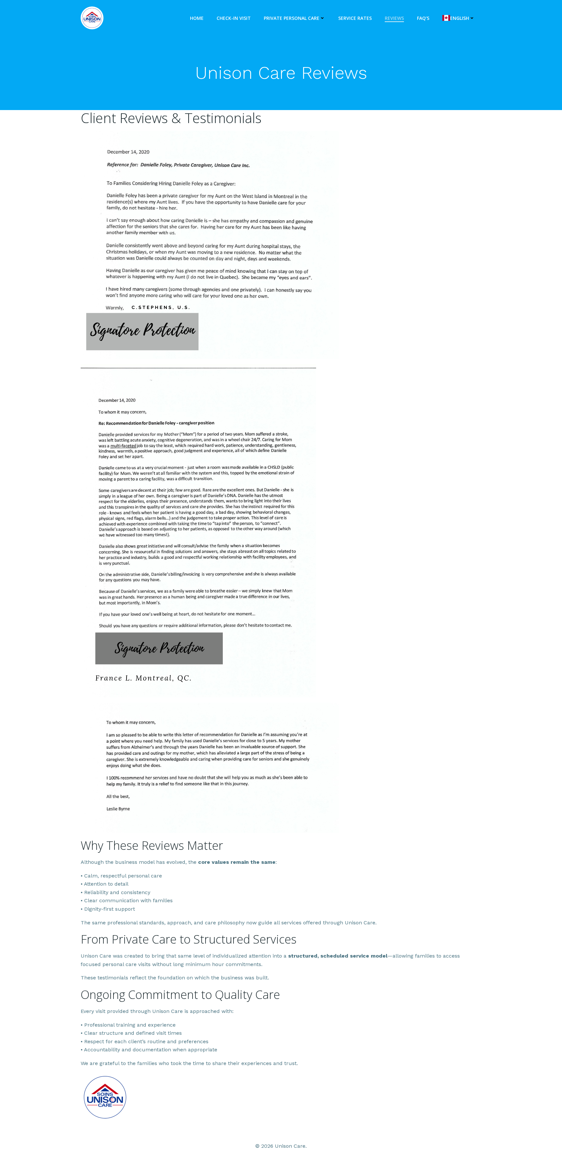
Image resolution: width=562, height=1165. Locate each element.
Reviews (394, 18)
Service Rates (355, 18)
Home (197, 18)
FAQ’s (423, 18)
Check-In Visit (234, 18)
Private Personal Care (291, 18)
